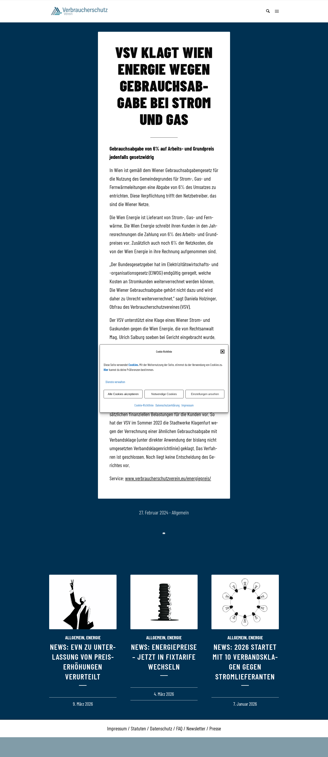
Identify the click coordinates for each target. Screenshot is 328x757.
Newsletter (195, 728)
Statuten (138, 728)
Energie (93, 637)
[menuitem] (268, 11)
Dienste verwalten (115, 382)
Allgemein (180, 512)
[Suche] (268, 11)
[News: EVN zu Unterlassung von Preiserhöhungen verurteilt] (83, 602)
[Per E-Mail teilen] (164, 533)
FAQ (179, 728)
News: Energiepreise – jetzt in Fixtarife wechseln (164, 656)
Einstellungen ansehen (205, 394)
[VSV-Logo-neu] (81, 11)
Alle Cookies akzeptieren (123, 394)
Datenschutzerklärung (167, 405)
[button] (222, 352)
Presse (215, 728)
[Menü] (277, 11)
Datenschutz (161, 728)
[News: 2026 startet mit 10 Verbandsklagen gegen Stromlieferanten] (245, 602)
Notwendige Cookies (164, 394)
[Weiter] (273, 626)
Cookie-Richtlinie (144, 405)
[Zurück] (55, 626)
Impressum (187, 405)
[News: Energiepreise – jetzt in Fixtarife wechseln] (164, 602)
